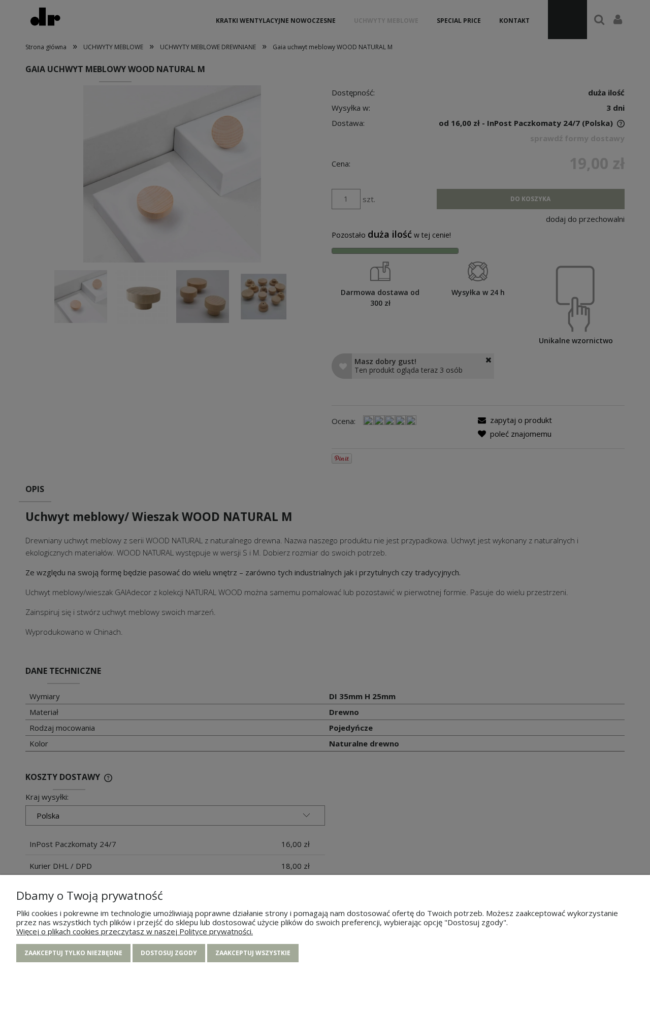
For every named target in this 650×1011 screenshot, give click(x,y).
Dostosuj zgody (169, 953)
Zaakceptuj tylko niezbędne (73, 953)
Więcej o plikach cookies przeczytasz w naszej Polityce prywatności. (134, 931)
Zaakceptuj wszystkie (252, 953)
